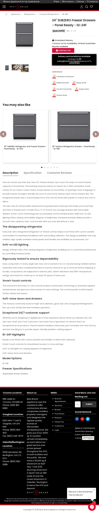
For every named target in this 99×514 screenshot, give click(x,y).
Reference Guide (63, 83)
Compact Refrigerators (49, 14)
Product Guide (62, 95)
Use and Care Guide (64, 89)
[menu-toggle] (4, 6)
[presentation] (3, 134)
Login (57, 430)
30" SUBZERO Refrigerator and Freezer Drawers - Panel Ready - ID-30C (25, 147)
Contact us (59, 426)
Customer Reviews (59, 173)
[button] (41, 167)
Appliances (15, 14)
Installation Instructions (65, 77)
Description (10, 173)
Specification (33, 173)
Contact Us (73, 59)
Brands (58, 409)
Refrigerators (30, 14)
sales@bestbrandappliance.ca (72, 61)
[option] (25, 35)
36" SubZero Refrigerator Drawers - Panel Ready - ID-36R (73, 147)
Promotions (59, 414)
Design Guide (81, 83)
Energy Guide (84, 89)
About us (58, 405)
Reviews (58, 417)
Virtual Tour (59, 422)
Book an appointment (60, 400)
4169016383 (74, 63)
